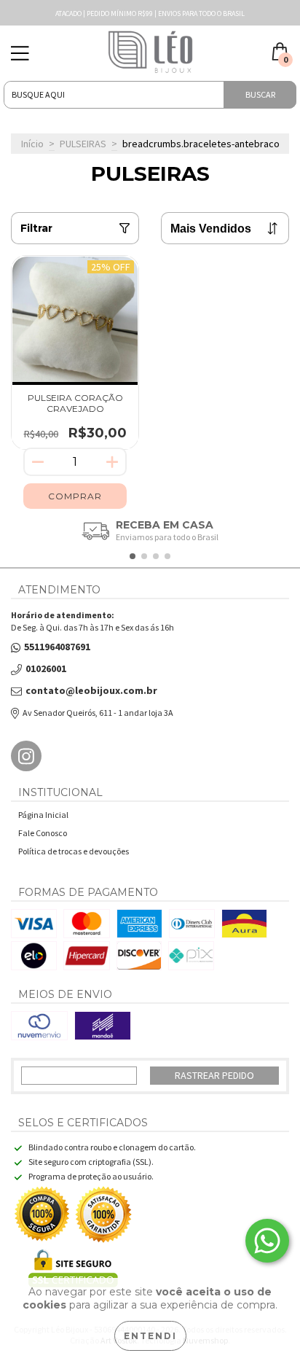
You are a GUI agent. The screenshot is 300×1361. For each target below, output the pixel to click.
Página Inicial (43, 814)
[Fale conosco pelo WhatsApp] (267, 1241)
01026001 (45, 669)
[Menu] (20, 53)
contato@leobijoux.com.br (91, 690)
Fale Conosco (42, 832)
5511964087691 (57, 647)
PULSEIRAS (83, 143)
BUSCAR (260, 94)
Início (32, 143)
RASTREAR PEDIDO (214, 1075)
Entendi (150, 1335)
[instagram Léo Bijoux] (26, 756)
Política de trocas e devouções (73, 851)
